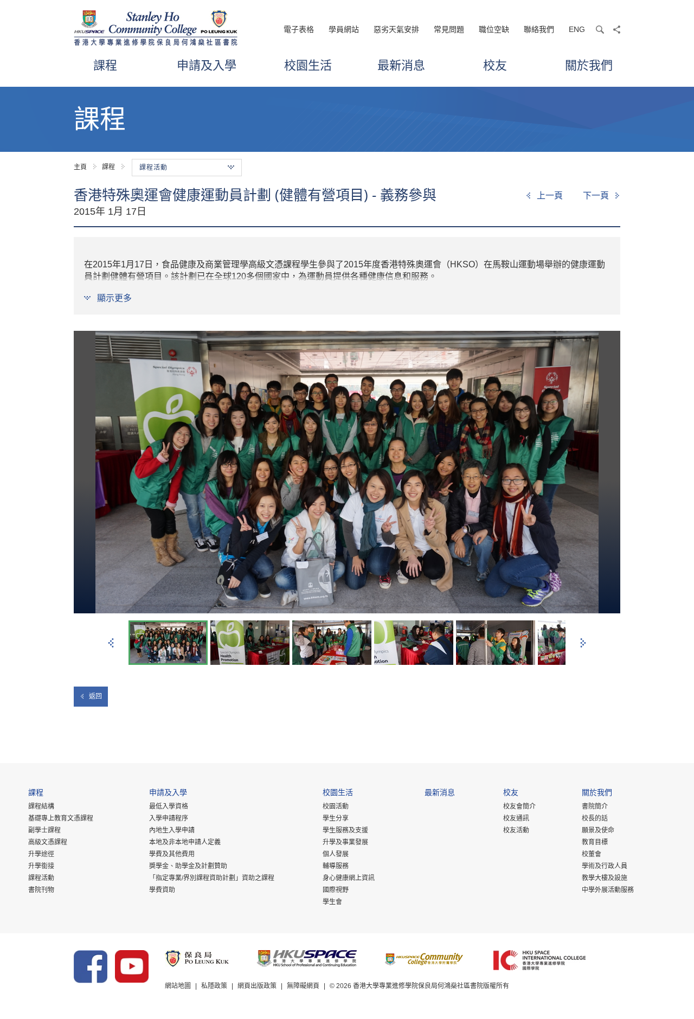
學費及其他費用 (172, 854)
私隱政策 (214, 986)
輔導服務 (336, 866)
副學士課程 (44, 830)
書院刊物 (41, 890)
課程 (105, 64)
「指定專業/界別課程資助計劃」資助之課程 (211, 878)
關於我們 (589, 64)
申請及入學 (206, 64)
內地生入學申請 (172, 830)
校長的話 (595, 818)
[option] (347, 472)
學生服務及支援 (345, 830)
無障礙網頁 (303, 986)
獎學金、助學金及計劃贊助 (188, 866)
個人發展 (336, 854)
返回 (95, 696)
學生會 (332, 902)
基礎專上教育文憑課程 (60, 818)
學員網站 (344, 29)
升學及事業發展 (345, 842)
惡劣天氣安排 (396, 29)
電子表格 (299, 29)
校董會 (591, 854)
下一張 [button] (583, 643)
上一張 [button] (111, 643)
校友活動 (516, 830)
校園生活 (308, 64)
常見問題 (449, 29)
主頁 (80, 167)
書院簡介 (595, 806)
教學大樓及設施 (604, 878)
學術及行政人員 (604, 866)
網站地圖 (178, 986)
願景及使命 (598, 830)
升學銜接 (41, 866)
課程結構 (41, 806)
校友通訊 (516, 818)
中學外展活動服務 (608, 890)
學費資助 (162, 890)
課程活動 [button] (153, 167)
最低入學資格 (168, 806)
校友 (495, 64)
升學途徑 (41, 854)
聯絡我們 (539, 29)
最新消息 (401, 64)
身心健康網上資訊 (349, 878)
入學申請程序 (168, 818)
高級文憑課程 (47, 842)
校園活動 (336, 806)
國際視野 (336, 890)
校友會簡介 (519, 806)
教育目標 (595, 842)
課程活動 (41, 878)
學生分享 (336, 818)
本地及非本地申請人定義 (185, 842)
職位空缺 (494, 29)
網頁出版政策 (257, 986)
